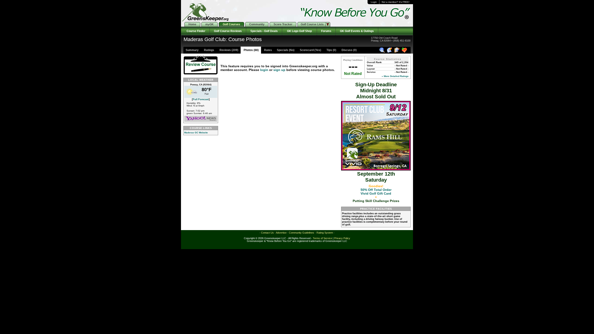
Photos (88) (251, 50)
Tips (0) (331, 50)
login (264, 70)
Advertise (281, 232)
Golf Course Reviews (228, 31)
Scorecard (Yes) (310, 50)
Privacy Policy (342, 238)
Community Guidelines (301, 232)
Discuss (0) (349, 50)
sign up (279, 70)
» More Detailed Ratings (395, 76)
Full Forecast (201, 99)
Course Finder (195, 31)
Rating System (324, 232)
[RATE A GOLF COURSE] (397, 52)
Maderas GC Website (196, 132)
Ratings (208, 50)
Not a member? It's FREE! (396, 2)
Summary (192, 50)
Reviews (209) (228, 50)
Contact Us (267, 232)
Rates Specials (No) (278, 50)
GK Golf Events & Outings (357, 31)
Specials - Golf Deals (264, 31)
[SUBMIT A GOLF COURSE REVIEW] (390, 52)
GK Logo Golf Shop (299, 31)
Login (374, 2)
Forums (326, 31)
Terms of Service (322, 238)
